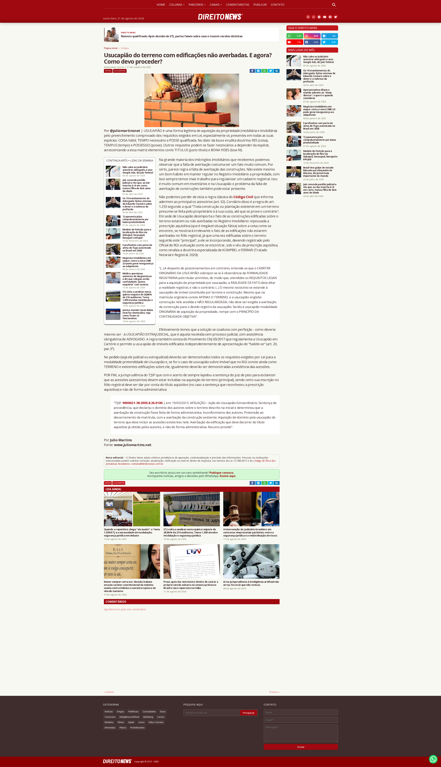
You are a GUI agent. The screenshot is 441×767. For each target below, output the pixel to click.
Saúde (131, 722)
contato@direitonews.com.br (147, 463)
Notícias (109, 711)
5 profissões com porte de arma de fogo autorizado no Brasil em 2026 (137, 248)
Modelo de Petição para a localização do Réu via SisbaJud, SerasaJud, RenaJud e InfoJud (136, 233)
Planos (123, 727)
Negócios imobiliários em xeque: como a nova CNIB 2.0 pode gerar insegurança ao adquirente (137, 262)
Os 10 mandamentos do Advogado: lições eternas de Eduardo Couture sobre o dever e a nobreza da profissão (137, 204)
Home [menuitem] (161, 5)
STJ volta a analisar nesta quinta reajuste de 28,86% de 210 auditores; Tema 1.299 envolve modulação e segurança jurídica (137, 297)
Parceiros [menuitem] (196, 5)
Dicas (162, 711)
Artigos (125, 48)
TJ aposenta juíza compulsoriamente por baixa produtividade (135, 219)
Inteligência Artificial (129, 716)
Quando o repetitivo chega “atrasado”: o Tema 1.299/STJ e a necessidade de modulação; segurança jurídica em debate (132, 532)
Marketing (148, 716)
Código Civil (243, 197)
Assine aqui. (228, 476)
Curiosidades (149, 711)
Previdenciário (137, 727)
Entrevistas (110, 727)
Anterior (110, 692)
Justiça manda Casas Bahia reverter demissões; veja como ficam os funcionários (137, 314)
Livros (141, 722)
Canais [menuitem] (215, 5)
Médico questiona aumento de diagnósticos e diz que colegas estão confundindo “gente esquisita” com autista (137, 279)
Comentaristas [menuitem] (237, 5)
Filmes (121, 722)
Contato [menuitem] (277, 5)
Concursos (110, 716)
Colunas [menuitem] (175, 5)
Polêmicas (133, 711)
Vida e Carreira (156, 722)
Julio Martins (119, 71)
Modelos (109, 722)
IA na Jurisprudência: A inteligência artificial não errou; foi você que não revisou (251, 583)
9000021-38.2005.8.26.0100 (142, 403)
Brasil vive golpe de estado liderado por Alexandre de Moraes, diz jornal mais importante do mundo (318, 171)
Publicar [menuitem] (260, 5)
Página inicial (110, 48)
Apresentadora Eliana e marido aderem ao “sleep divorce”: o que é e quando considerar (318, 93)
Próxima (273, 692)
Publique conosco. (221, 473)
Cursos (160, 716)
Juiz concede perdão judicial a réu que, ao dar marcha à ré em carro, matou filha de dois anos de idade (136, 185)
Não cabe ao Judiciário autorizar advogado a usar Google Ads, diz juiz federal (137, 170)
